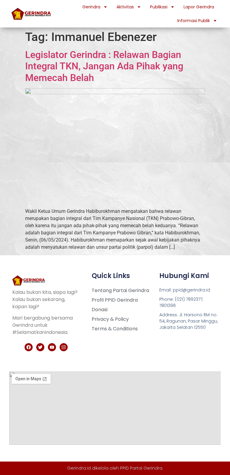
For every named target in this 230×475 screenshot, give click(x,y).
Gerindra (91, 7)
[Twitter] (40, 347)
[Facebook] (29, 347)
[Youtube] (52, 347)
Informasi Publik (193, 21)
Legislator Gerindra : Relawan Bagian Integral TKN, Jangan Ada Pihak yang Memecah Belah (104, 66)
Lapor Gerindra (199, 7)
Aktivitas (125, 7)
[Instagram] (64, 347)
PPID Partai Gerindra (141, 468)
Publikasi (158, 7)
